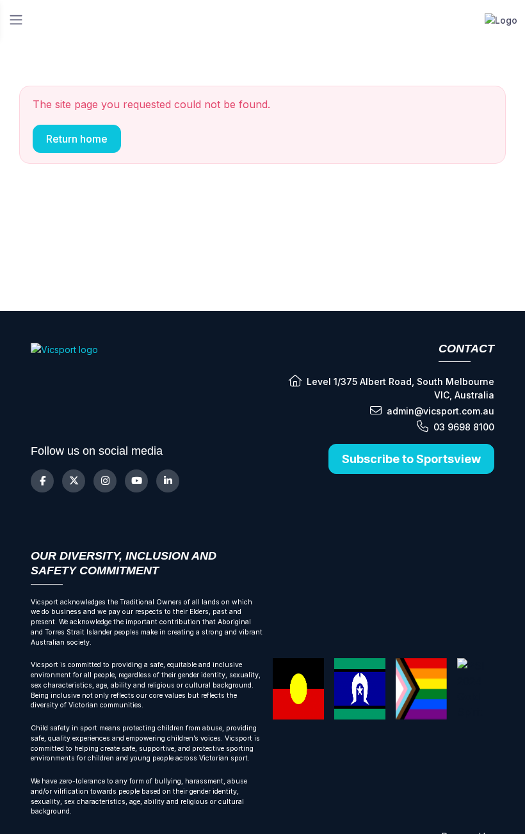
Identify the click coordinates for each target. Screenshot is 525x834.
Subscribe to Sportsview (411, 459)
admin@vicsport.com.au (440, 410)
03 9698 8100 (463, 426)
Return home (77, 138)
